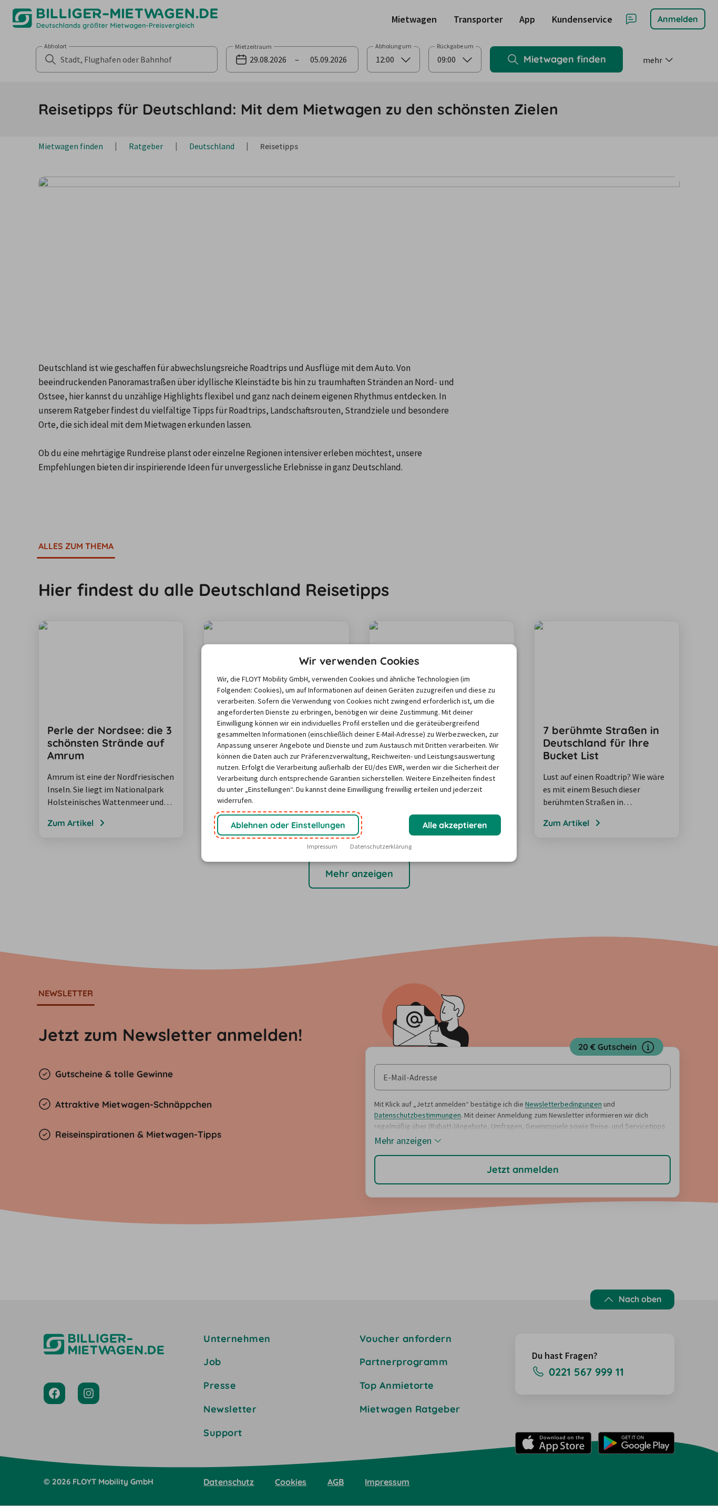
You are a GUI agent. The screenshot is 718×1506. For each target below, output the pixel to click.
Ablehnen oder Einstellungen (288, 825)
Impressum (322, 846)
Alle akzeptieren (455, 825)
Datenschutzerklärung (381, 846)
